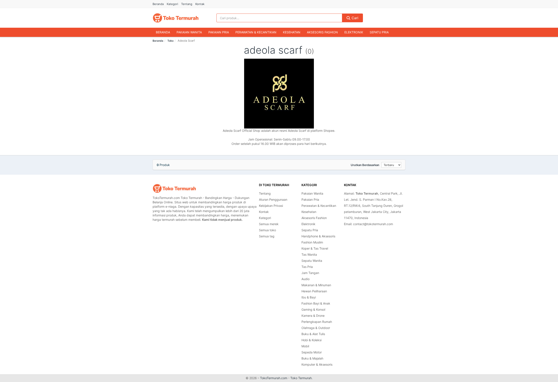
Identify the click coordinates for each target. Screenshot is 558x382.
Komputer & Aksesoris (316, 364)
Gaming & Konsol (313, 309)
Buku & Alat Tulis (313, 334)
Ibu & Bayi (308, 297)
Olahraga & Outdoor (315, 328)
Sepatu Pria (379, 32)
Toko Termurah (301, 378)
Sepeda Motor (311, 352)
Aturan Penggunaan (273, 199)
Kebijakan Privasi (271, 205)
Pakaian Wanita (189, 32)
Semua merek (269, 224)
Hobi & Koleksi (311, 340)
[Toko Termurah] (174, 188)
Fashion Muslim (312, 242)
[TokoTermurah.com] (176, 17)
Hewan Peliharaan (314, 291)
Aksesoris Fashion (322, 32)
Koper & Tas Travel (314, 248)
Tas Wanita (309, 254)
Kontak (199, 4)
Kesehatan (291, 32)
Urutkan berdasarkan (365, 165)
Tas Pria (307, 267)
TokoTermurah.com (273, 378)
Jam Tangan (310, 273)
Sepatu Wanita (311, 260)
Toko (170, 40)
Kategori (172, 4)
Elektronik (353, 32)
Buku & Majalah (312, 358)
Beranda (158, 4)
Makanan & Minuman (316, 285)
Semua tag (266, 236)
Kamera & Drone (313, 315)
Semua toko (267, 230)
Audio (305, 279)
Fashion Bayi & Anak (315, 303)
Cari (354, 18)
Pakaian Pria (218, 32)
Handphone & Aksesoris (318, 236)
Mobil (305, 346)
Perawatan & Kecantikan (255, 32)
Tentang (186, 4)
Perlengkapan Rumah (316, 322)
